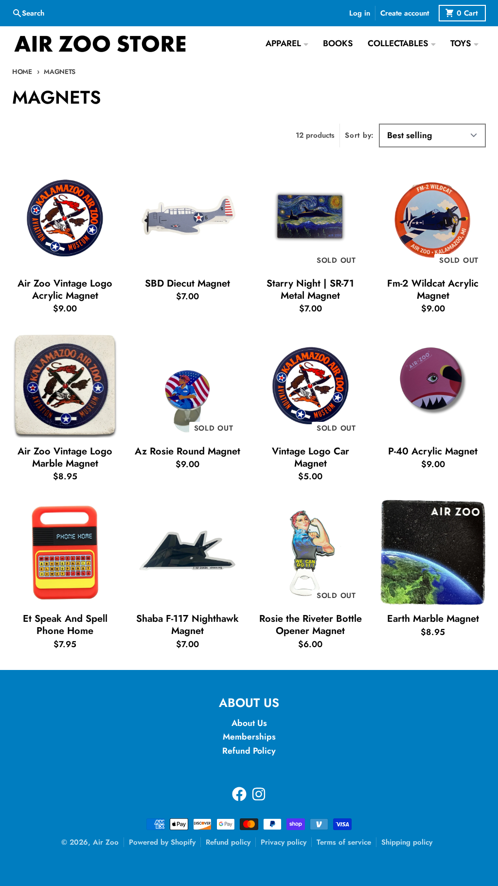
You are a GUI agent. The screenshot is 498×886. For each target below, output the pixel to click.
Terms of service (344, 842)
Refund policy (228, 842)
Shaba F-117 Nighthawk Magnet (187, 625)
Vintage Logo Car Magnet (310, 457)
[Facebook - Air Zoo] (239, 794)
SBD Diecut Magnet (187, 283)
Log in (359, 13)
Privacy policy (283, 842)
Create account (404, 13)
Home (22, 71)
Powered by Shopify (162, 842)
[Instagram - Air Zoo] (258, 794)
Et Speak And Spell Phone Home (65, 625)
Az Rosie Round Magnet (187, 451)
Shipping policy (406, 842)
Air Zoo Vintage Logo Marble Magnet (65, 457)
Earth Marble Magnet (433, 619)
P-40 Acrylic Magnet (433, 451)
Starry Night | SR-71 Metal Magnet (310, 289)
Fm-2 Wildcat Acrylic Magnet (433, 289)
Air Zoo (106, 842)
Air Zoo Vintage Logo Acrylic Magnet (65, 289)
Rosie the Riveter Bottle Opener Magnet (310, 625)
